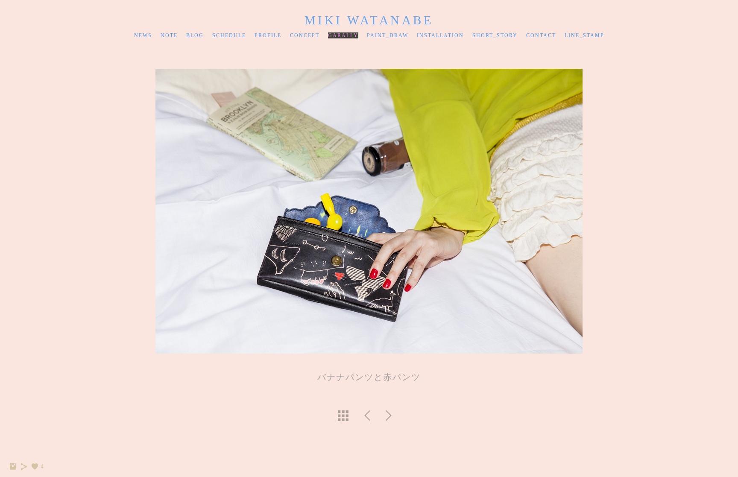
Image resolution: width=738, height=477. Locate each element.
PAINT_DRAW (387, 35)
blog (195, 35)
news (143, 35)
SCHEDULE (229, 35)
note (169, 35)
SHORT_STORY (495, 35)
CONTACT (541, 35)
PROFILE (268, 35)
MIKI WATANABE (369, 20)
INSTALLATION (440, 35)
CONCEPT (304, 35)
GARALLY (343, 35)
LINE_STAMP (584, 35)
